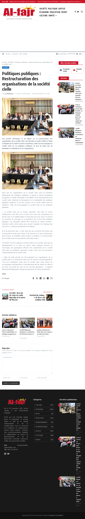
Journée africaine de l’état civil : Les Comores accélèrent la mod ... (44, 332)
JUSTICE (61, 8)
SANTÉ (52, 15)
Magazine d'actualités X (56, 515)
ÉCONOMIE (44, 12)
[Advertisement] (42, 36)
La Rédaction (9, 93)
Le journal (15, 54)
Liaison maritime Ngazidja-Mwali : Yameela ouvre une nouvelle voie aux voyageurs (78, 91)
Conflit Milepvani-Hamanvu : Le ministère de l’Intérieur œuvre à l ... (27, 333)
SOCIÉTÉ (43, 8)
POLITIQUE (52, 8)
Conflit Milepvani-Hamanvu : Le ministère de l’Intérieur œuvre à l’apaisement (78, 489)
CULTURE (43, 15)
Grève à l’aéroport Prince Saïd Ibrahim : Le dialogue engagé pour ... (9, 332)
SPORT (64, 12)
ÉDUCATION (55, 12)
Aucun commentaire (23, 93)
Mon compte (23, 54)
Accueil (8, 54)
